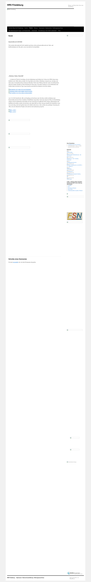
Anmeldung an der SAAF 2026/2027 (47, 30)
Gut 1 (69, 186)
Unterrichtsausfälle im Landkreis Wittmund (75, 190)
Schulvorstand (69, 179)
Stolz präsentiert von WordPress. (74, 578)
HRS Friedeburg (15, 4)
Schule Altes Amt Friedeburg (16, 28)
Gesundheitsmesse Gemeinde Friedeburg (74, 173)
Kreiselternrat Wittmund (72, 188)
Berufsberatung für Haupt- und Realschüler (19, 30)
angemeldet (15, 262)
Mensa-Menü (70, 189)
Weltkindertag (69, 168)
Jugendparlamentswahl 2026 (71, 162)
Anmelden (69, 185)
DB (67, 176)
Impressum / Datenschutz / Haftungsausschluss (51, 28)
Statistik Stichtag (69, 152)
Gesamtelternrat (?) (70, 171)
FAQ (59, 30)
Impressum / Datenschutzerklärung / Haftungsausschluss (30, 577)
